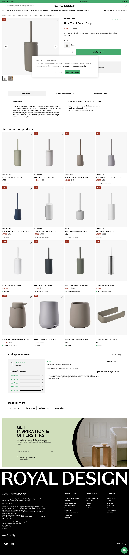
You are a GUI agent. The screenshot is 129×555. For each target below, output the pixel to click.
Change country (7, 503)
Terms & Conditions (70, 508)
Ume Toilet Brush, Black (43, 285)
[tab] (27, 93)
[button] (123, 1)
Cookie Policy (68, 515)
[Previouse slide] (6, 47)
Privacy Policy (68, 510)
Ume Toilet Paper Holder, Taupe (108, 340)
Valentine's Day (111, 498)
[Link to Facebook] (8, 535)
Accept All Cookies (72, 72)
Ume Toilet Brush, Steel (105, 285)
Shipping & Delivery (70, 503)
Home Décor (89, 500)
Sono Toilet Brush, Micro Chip (76, 231)
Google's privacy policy (78, 67)
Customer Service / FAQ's (71, 498)
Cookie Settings (57, 72)
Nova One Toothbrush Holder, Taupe (76, 340)
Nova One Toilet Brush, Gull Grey (108, 177)
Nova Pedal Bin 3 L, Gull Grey (45, 340)
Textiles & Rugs (90, 508)
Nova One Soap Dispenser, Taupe (15, 340)
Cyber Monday (111, 510)
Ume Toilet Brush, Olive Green (76, 285)
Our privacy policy (65, 67)
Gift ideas (110, 503)
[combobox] (123, 1)
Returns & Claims (69, 505)
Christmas (110, 512)
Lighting (88, 503)
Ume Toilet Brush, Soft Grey (44, 177)
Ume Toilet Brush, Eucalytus (13, 177)
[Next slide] (56, 47)
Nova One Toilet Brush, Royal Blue (15, 231)
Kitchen (88, 505)
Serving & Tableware (92, 498)
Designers (67, 517)
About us (67, 500)
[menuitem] (4, 11)
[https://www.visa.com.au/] (6, 544)
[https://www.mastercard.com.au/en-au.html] (12, 544)
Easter (109, 500)
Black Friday (110, 508)
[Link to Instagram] (13, 535)
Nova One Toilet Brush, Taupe (76, 177)
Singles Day (110, 505)
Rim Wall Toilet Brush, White (45, 231)
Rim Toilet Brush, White (105, 231)
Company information (71, 512)
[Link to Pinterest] (4, 535)
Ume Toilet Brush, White (11, 285)
